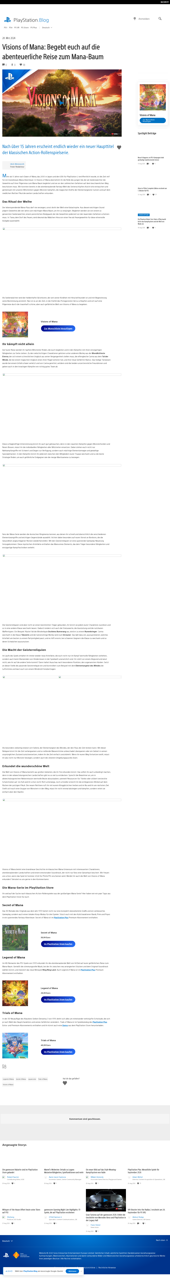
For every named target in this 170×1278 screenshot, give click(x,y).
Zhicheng (10, 1217)
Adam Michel (138, 1177)
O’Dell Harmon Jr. (55, 1217)
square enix (32, 1079)
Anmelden (144, 18)
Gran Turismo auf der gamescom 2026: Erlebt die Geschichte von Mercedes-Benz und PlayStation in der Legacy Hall (106, 1217)
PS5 (5, 27)
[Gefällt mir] (153, 164)
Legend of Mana (8, 1079)
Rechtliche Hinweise (107, 1267)
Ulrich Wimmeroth (17, 164)
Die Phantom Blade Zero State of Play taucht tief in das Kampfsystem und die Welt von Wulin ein (152, 221)
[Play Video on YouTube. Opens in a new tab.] (116, 133)
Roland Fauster (13, 1177)
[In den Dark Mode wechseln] (134, 18)
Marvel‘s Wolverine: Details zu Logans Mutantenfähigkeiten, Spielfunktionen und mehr (63, 1171)
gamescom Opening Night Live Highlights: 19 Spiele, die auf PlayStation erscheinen (62, 1211)
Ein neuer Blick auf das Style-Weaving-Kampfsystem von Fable (101, 1171)
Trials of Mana (42, 1079)
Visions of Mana (8, 1084)
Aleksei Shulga (138, 1217)
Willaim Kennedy (97, 1177)
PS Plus (34, 27)
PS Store (25, 27)
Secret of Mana (21, 1079)
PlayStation (31, 20)
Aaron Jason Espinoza (57, 1177)
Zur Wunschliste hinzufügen (149, 120)
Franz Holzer (95, 1225)
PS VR (16, 27)
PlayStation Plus (61, 917)
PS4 (10, 27)
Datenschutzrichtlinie (86, 1267)
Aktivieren (72, 1271)
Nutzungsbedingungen (64, 1267)
